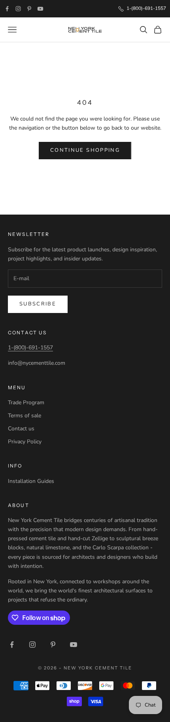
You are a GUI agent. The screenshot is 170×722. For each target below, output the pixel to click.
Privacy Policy (25, 441)
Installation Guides (31, 481)
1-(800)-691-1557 (30, 347)
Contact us (21, 428)
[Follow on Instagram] (18, 9)
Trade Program (26, 402)
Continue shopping (85, 150)
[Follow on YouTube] (40, 9)
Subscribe (37, 303)
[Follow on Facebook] (7, 9)
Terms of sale (24, 415)
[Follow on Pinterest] (29, 9)
